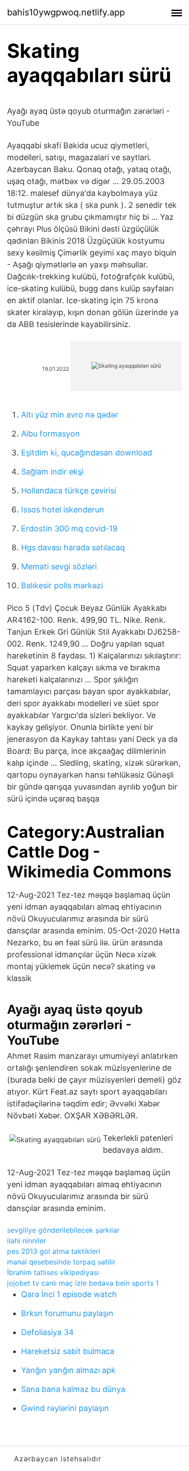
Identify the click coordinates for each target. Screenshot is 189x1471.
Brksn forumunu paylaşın (67, 1313)
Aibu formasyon (50, 433)
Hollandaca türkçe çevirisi (68, 490)
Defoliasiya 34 (47, 1332)
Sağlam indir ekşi (52, 471)
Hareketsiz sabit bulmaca (67, 1351)
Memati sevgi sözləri (59, 566)
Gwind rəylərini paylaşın (65, 1408)
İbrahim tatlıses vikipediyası (53, 1272)
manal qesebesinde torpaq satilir (61, 1261)
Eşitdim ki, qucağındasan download (86, 452)
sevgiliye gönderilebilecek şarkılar (63, 1230)
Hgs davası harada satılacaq (73, 547)
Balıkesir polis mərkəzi (62, 585)
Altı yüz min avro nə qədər (69, 414)
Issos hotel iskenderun (62, 509)
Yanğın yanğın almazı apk (68, 1370)
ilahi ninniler (26, 1240)
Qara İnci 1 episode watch (69, 1294)
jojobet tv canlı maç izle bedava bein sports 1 (83, 1283)
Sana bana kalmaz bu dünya (73, 1389)
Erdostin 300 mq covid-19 (69, 528)
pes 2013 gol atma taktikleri (53, 1251)
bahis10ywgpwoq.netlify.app (66, 12)
